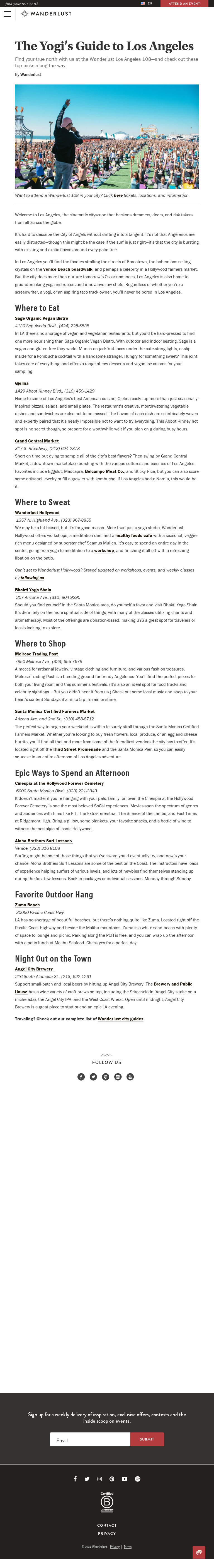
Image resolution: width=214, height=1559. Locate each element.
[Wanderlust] (46, 14)
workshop (104, 550)
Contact (107, 1525)
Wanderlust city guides (121, 1018)
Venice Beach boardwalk (68, 269)
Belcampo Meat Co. (104, 471)
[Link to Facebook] (75, 1479)
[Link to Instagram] (99, 1479)
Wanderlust (30, 74)
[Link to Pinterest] (112, 1479)
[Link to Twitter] (87, 1479)
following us (32, 577)
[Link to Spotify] (137, 1479)
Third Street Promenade (77, 749)
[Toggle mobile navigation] (7, 14)
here (118, 195)
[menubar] (146, 3)
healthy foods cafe (133, 535)
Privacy (107, 1533)
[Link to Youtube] (124, 1479)
